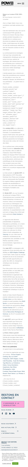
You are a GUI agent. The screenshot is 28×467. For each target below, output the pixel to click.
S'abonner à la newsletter (11, 404)
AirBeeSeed (19, 328)
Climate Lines (7, 299)
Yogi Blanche (7, 363)
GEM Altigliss (14, 358)
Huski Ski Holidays (18, 361)
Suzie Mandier (9, 17)
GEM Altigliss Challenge (17, 252)
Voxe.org (5, 234)
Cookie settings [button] (6, 463)
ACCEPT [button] (15, 463)
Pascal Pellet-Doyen (15, 371)
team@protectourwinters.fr (9, 450)
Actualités (5, 19)
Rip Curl (11, 356)
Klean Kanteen (17, 214)
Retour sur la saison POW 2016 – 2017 (13, 15)
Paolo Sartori (11, 373)
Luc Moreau (19, 373)
